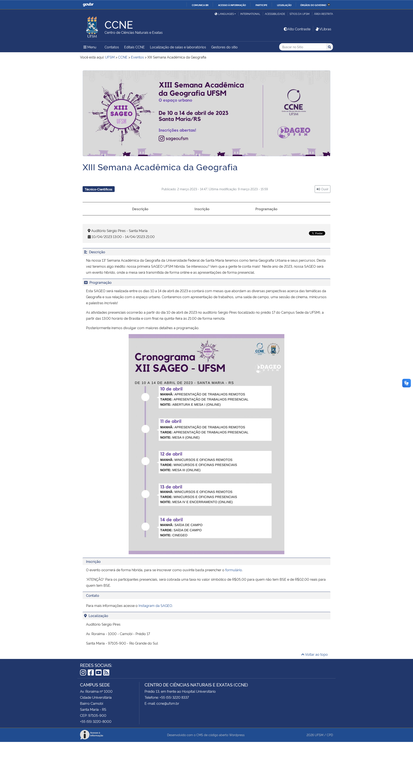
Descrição (140, 208)
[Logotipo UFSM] (92, 26)
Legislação (284, 5)
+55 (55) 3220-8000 (95, 721)
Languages (226, 13)
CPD (330, 735)
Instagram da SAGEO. (156, 605)
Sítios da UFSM (300, 13)
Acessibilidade (275, 13)
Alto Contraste (299, 28)
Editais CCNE (134, 47)
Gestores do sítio (224, 47)
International (250, 13)
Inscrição (202, 208)
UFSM (319, 735)
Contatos (112, 47)
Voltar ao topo (316, 654)
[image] (206, 116)
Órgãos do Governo (313, 5)
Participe (261, 5)
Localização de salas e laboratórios (178, 47)
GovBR (88, 5)
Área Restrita (323, 13)
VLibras (325, 28)
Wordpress (237, 735)
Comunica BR (200, 5)
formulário (233, 569)
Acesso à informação (232, 5)
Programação (266, 208)
